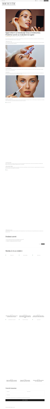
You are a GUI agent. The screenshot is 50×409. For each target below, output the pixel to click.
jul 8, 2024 (25, 379)
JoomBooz (6, 407)
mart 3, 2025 (11, 379)
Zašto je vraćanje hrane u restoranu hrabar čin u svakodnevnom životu (11, 381)
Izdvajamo (7, 36)
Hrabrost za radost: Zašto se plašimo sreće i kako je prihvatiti (38, 381)
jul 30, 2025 (38, 379)
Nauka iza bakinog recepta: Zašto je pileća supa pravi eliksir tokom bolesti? (38, 316)
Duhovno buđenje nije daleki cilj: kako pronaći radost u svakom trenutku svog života (25, 316)
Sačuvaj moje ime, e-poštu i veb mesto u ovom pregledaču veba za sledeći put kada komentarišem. (18, 397)
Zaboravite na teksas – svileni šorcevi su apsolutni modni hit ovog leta (12, 316)
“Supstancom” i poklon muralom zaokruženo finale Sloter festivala (25, 381)
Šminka (10, 36)
